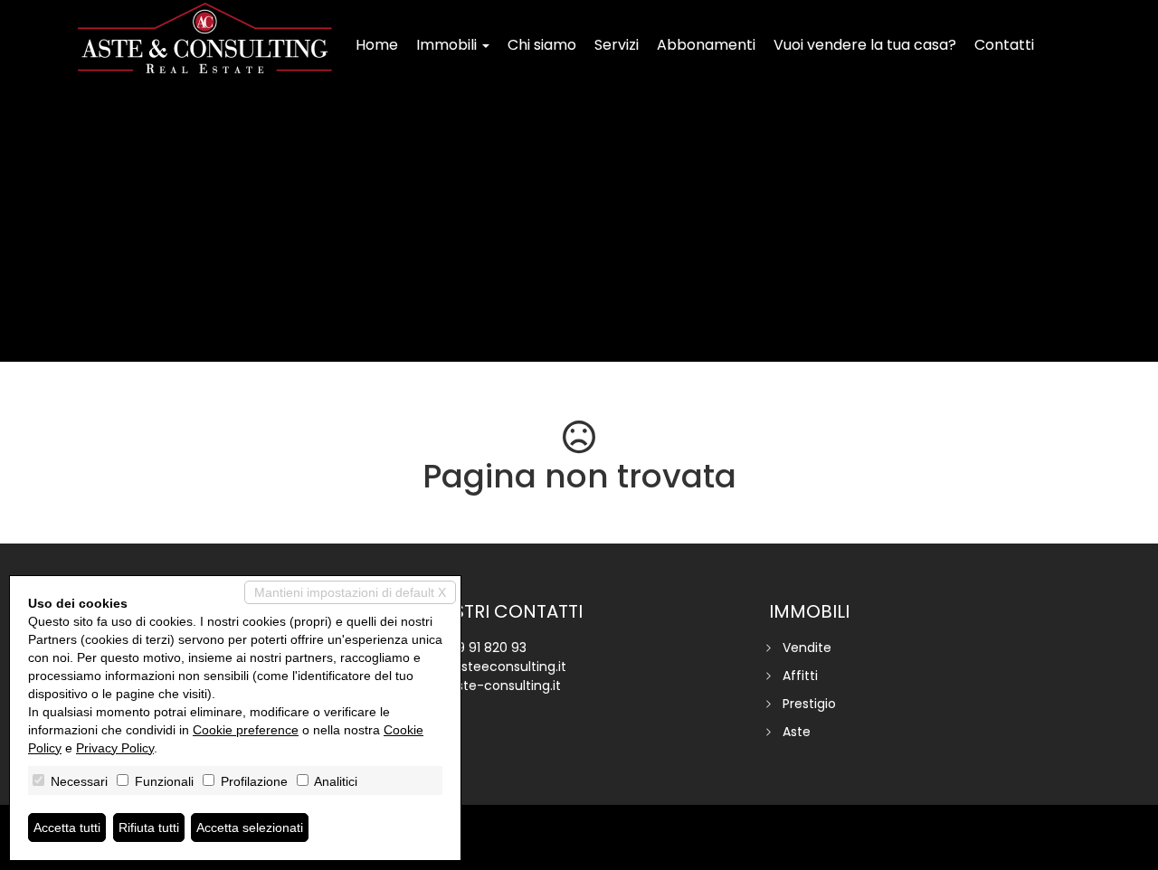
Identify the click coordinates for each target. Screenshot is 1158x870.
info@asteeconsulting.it (491, 666)
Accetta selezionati (249, 827)
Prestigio (809, 704)
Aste (797, 732)
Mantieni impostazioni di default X (350, 592)
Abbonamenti (706, 44)
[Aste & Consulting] (204, 38)
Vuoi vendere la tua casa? (865, 44)
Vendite (807, 647)
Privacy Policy (115, 748)
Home (377, 44)
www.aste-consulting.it (488, 685)
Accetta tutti (66, 827)
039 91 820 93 (484, 647)
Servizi (616, 44)
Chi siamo (542, 44)
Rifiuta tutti (149, 827)
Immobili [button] (448, 44)
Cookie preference (246, 730)
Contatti (1004, 44)
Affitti (800, 676)
